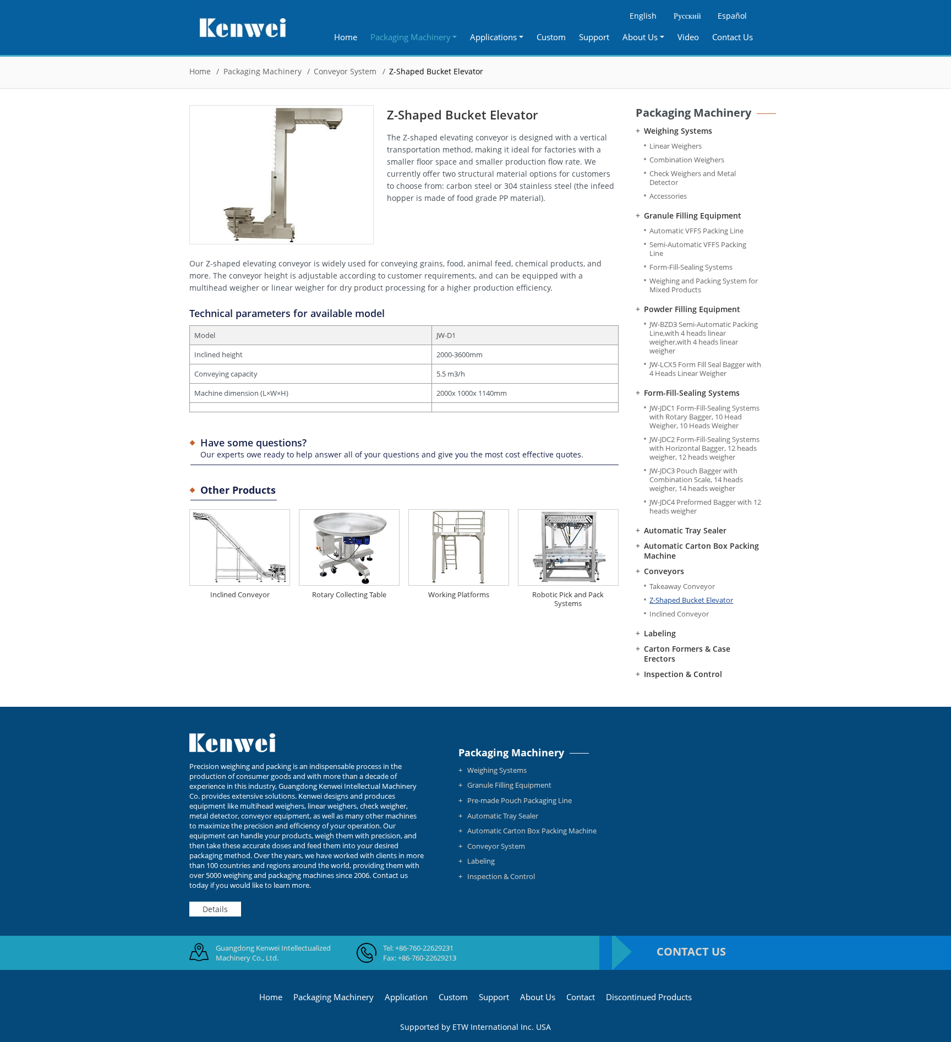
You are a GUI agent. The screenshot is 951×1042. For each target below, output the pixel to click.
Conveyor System (345, 71)
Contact (580, 996)
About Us (537, 996)
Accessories (668, 196)
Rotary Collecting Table (349, 594)
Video (688, 36)
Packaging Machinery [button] (410, 36)
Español (732, 15)
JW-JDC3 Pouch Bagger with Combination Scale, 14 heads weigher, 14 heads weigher (696, 479)
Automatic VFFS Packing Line (696, 231)
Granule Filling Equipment (692, 216)
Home (345, 36)
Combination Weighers (686, 160)
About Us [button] (640, 36)
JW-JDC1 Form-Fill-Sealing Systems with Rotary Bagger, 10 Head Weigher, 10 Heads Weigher (704, 416)
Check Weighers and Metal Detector (692, 178)
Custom (551, 36)
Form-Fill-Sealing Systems (691, 267)
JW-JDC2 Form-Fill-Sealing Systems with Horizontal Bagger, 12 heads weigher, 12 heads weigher (704, 448)
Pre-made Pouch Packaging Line (519, 800)
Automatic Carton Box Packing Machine (701, 551)
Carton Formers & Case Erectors (687, 654)
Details (215, 909)
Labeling (660, 634)
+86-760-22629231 (424, 948)
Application (406, 996)
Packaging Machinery (262, 71)
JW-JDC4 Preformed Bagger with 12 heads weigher (705, 507)
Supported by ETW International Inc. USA (475, 1027)
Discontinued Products (649, 996)
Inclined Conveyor (240, 594)
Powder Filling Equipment (692, 309)
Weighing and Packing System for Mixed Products (703, 285)
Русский (687, 15)
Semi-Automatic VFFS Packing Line (697, 249)
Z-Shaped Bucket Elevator (691, 600)
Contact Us (732, 36)
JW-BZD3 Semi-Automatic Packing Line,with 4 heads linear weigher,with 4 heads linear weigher (703, 338)
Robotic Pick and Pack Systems (568, 599)
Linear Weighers (675, 146)
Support (594, 36)
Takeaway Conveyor (682, 586)
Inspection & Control (683, 674)
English (643, 15)
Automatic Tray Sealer (685, 531)
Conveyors (664, 571)
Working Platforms (458, 594)
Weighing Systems (678, 131)
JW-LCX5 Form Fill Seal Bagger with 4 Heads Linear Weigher (705, 369)
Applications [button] (493, 36)
